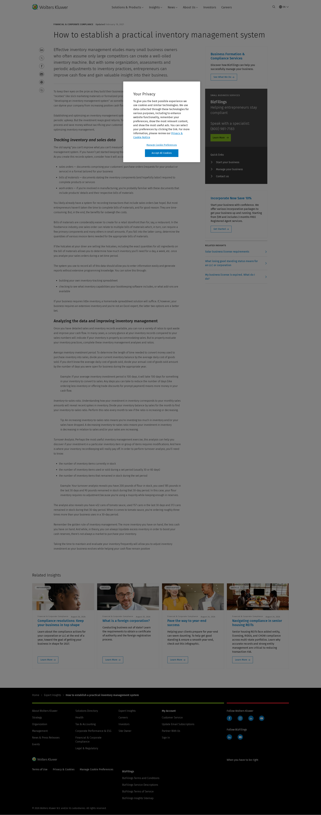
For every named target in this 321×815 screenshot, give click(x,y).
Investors (209, 7)
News (171, 7)
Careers (226, 7)
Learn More (219, 137)
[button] (41, 50)
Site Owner (125, 730)
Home (35, 695)
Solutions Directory (86, 710)
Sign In (166, 737)
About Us (189, 7)
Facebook (229, 718)
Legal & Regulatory (86, 748)
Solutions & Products (126, 7)
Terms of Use (39, 769)
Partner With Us (171, 730)
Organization (39, 724)
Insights (154, 7)
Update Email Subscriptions (178, 724)
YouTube (261, 718)
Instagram (240, 718)
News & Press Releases (46, 737)
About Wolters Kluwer (45, 710)
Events (36, 744)
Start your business (227, 162)
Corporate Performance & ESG (93, 730)
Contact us (222, 176)
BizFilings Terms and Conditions (140, 778)
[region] (161, 122)
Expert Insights (52, 695)
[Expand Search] (274, 7)
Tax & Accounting (85, 724)
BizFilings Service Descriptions (140, 784)
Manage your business (229, 169)
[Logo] (52, 7)
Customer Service (172, 717)
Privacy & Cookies (63, 769)
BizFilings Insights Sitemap (137, 798)
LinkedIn (251, 718)
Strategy (37, 717)
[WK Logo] (44, 759)
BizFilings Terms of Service (138, 791)
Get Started (219, 229)
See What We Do (222, 77)
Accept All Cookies (162, 153)
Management (40, 730)
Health (79, 717)
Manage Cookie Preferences (161, 145)
